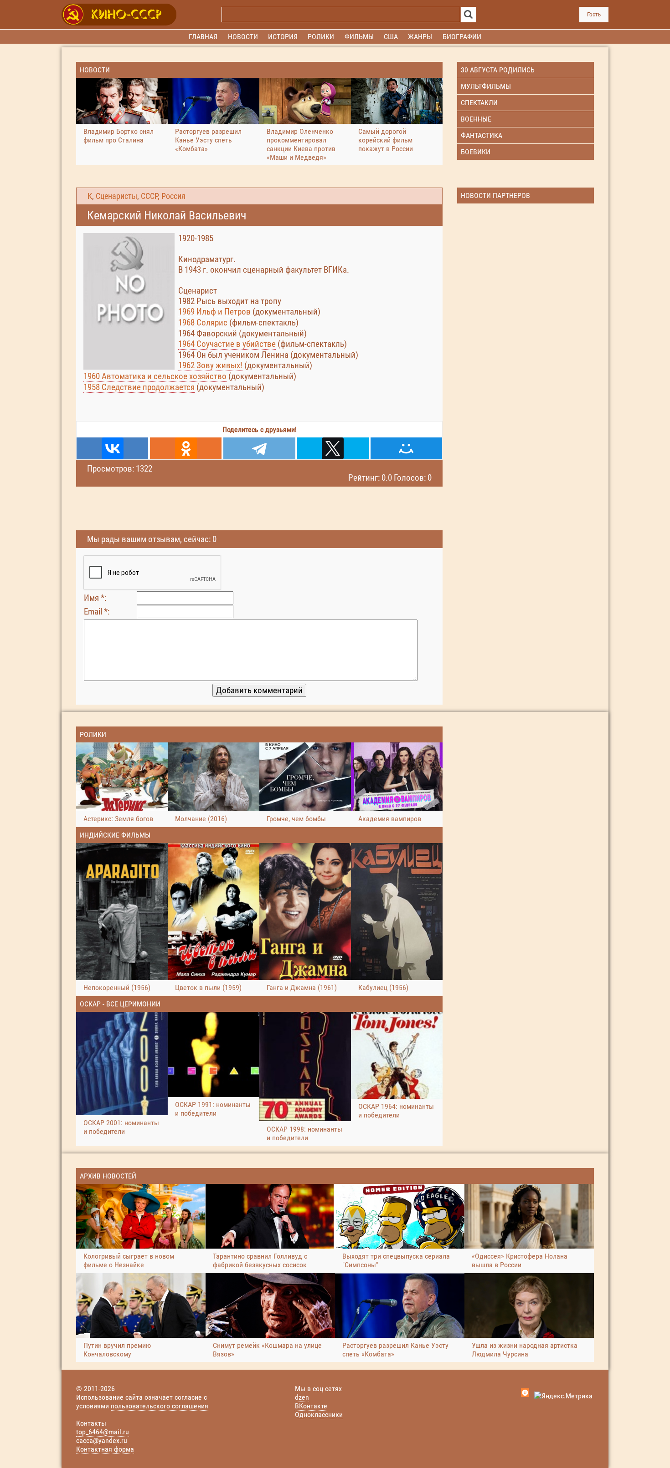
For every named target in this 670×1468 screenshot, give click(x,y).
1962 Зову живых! (210, 365)
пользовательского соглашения (159, 1406)
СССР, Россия (163, 196)
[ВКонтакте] (112, 448)
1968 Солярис (202, 322)
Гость (594, 14)
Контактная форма (105, 1449)
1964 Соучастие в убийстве (227, 344)
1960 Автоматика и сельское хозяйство (155, 376)
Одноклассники (319, 1414)
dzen (302, 1397)
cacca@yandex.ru (101, 1440)
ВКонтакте (311, 1406)
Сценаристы (116, 196)
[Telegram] (259, 448)
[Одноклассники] (186, 448)
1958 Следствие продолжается (139, 387)
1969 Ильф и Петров (214, 311)
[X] (333, 448)
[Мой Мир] (406, 448)
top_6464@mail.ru (102, 1431)
